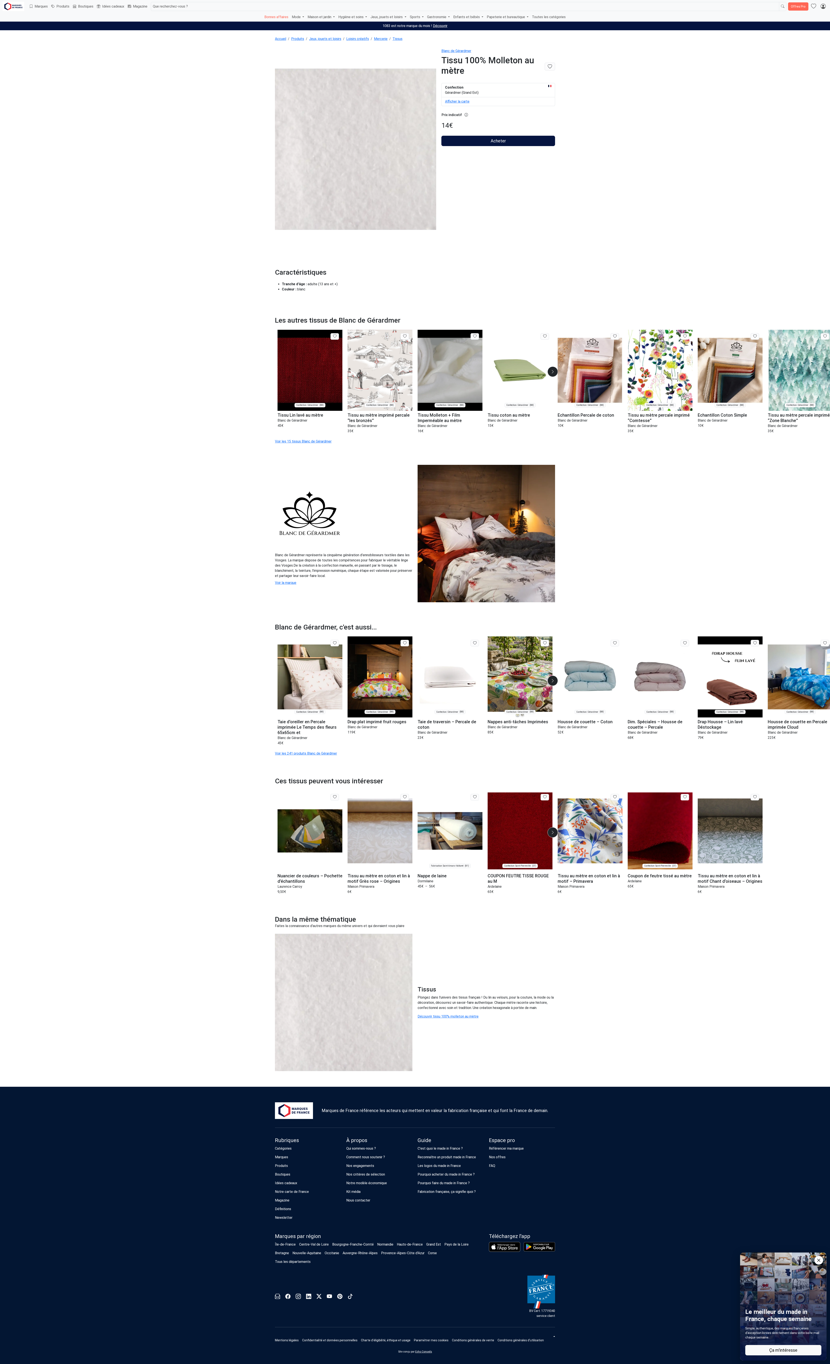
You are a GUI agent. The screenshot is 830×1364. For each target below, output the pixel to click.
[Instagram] (298, 1297)
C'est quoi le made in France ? (440, 1148)
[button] (552, 371)
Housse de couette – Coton (585, 721)
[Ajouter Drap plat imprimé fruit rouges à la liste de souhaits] (405, 643)
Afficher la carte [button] (457, 101)
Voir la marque (285, 583)
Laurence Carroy (290, 886)
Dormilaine (425, 881)
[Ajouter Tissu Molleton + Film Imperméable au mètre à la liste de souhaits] (475, 336)
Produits (62, 6)
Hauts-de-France (410, 1244)
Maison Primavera (361, 886)
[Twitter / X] (319, 1297)
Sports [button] (415, 17)
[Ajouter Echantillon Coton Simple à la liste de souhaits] (755, 336)
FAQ (492, 1166)
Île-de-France (285, 1244)
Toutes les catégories (549, 17)
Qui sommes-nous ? (361, 1148)
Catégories (283, 1148)
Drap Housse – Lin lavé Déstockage (720, 724)
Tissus (397, 39)
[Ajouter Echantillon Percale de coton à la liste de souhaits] (615, 336)
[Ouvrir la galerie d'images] (355, 150)
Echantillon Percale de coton (586, 415)
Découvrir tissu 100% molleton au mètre (448, 1016)
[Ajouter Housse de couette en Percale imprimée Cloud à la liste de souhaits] (825, 643)
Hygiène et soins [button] (351, 17)
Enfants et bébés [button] (467, 17)
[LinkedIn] (308, 1297)
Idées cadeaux (113, 6)
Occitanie (332, 1253)
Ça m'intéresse (783, 1350)
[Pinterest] (339, 1297)
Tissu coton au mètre (509, 415)
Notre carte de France (292, 1192)
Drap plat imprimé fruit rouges (377, 721)
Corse (432, 1253)
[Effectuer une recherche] (782, 6)
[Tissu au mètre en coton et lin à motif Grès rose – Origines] (380, 831)
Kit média (353, 1192)
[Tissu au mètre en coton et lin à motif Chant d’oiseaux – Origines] (730, 831)
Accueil (280, 39)
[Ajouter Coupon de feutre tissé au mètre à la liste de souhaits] (685, 797)
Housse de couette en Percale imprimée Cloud (797, 724)
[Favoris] (813, 6)
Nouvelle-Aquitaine (306, 1253)
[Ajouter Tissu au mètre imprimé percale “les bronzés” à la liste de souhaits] (405, 336)
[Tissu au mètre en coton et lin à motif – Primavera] (590, 831)
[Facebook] (287, 1297)
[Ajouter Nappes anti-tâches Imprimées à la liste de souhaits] (545, 643)
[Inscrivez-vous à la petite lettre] (277, 1297)
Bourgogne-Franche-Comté (353, 1244)
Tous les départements (293, 1262)
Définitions (283, 1209)
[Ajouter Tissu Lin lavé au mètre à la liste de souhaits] (334, 336)
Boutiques (85, 6)
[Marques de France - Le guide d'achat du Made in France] (13, 6)
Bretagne (282, 1253)
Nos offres (497, 1157)
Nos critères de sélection (365, 1174)
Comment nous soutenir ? (365, 1157)
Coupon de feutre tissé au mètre (660, 875)
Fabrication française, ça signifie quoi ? (447, 1192)
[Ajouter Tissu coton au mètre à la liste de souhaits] (545, 336)
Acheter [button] (498, 141)
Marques (41, 6)
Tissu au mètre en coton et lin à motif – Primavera (589, 878)
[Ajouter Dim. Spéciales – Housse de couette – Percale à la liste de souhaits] (685, 643)
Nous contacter (358, 1200)
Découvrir (440, 26)
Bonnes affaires (276, 17)
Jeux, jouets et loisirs (325, 39)
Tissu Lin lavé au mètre (300, 415)
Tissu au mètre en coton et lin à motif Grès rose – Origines (379, 878)
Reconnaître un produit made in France (447, 1157)
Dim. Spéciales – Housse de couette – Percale (655, 724)
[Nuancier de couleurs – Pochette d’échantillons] (310, 831)
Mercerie (381, 39)
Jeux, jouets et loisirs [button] (387, 17)
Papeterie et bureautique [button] (506, 17)
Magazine (140, 6)
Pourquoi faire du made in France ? (444, 1183)
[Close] (818, 1260)
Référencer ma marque (506, 1148)
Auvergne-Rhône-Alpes (360, 1253)
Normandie (385, 1244)
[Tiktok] (350, 1297)
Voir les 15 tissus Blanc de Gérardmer (303, 441)
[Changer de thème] (553, 1336)
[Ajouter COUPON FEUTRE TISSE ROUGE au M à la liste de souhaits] (545, 797)
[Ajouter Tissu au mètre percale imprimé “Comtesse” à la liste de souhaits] (685, 336)
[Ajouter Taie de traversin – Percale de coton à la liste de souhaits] (475, 643)
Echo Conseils (423, 1351)
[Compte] (823, 6)
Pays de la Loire (456, 1244)
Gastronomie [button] (437, 17)
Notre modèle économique (366, 1183)
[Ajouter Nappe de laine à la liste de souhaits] (475, 797)
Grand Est (433, 1244)
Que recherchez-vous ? (170, 6)
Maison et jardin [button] (320, 17)
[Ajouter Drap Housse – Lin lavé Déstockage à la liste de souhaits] (755, 643)
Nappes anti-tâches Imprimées (518, 721)
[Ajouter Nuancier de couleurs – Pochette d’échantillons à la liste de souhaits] (334, 797)
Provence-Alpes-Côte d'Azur (403, 1253)
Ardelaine (495, 886)
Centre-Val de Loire (314, 1244)
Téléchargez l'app (509, 1236)
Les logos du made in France (439, 1166)
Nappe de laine (432, 875)
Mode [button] (297, 17)
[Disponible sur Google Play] (539, 1246)
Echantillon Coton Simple (722, 415)
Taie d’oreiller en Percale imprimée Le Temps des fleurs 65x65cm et (307, 727)
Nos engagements (360, 1166)
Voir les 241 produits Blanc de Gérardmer (306, 753)
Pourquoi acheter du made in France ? (446, 1174)
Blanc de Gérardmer (456, 51)
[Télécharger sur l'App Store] (504, 1247)
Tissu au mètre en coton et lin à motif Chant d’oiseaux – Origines (730, 878)
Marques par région (298, 1236)
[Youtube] (329, 1297)
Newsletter (283, 1218)
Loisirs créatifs (357, 39)
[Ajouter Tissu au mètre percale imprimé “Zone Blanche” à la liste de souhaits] (825, 336)
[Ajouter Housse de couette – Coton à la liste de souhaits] (615, 643)
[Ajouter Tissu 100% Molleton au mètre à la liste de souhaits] (550, 67)
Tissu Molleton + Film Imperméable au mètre (440, 418)
